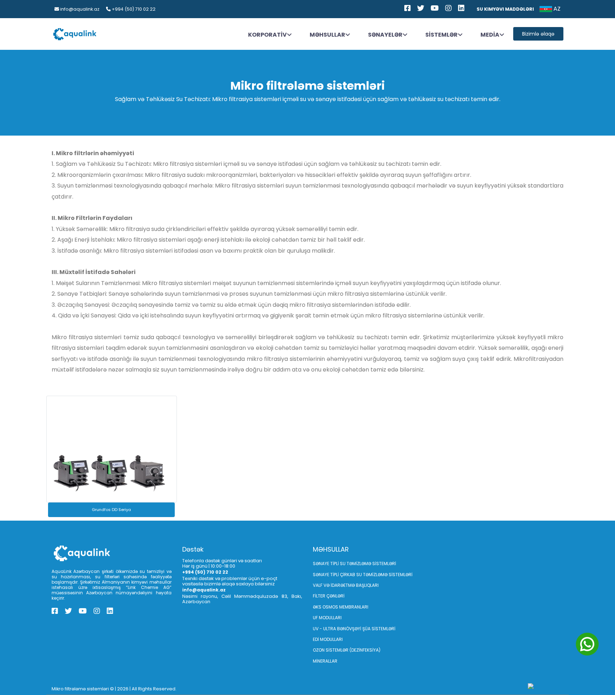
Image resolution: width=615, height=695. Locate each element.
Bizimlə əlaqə (538, 33)
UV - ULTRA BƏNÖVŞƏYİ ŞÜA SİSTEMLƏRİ (354, 629)
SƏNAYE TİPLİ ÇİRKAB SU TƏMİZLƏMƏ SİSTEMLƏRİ (362, 575)
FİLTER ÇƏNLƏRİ (329, 596)
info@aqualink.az (79, 9)
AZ (556, 9)
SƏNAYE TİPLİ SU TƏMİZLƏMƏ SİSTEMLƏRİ (354, 563)
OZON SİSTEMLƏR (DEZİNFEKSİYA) (346, 650)
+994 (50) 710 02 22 (133, 9)
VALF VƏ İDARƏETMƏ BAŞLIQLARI (346, 585)
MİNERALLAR (325, 661)
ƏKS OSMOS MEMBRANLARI (340, 607)
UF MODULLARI (327, 618)
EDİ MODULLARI (328, 639)
